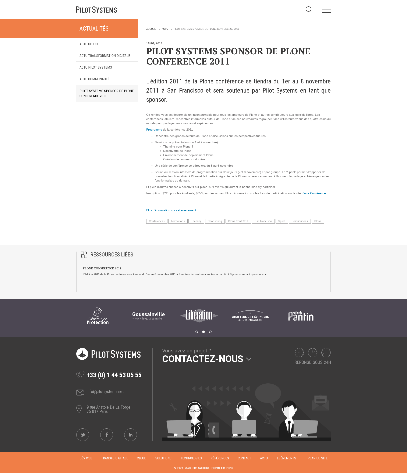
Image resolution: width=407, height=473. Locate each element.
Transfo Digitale (114, 458)
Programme (154, 129)
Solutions (163, 458)
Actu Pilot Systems (95, 67)
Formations (178, 221)
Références (220, 458)
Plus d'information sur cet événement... (172, 210)
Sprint (281, 221)
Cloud (141, 458)
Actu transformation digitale (104, 55)
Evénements (286, 458)
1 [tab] (196, 332)
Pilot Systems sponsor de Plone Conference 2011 (106, 93)
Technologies (191, 458)
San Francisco (263, 221)
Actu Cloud (88, 44)
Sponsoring (215, 221)
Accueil (151, 29)
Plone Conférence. (314, 193)
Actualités (94, 28)
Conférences (157, 221)
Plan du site (318, 458)
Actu (165, 29)
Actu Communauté (94, 79)
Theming (196, 221)
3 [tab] (210, 332)
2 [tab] (203, 332)
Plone (317, 221)
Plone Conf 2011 (238, 221)
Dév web (85, 458)
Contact (244, 458)
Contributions (300, 221)
